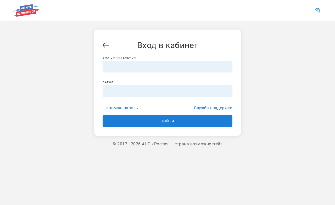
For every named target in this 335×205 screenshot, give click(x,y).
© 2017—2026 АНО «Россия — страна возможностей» (167, 143)
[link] (318, 11)
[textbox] (167, 66)
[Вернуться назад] (106, 46)
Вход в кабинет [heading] (167, 45)
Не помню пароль (120, 107)
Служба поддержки (213, 107)
